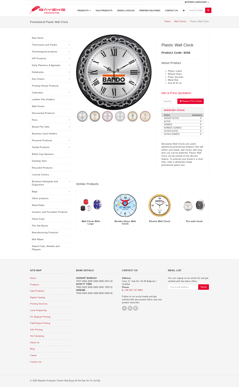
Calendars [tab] (37, 92)
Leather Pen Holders (43, 99)
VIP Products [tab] (39, 58)
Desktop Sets (39, 161)
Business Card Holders (44, 133)
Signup (203, 287)
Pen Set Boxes (40, 225)
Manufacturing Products (45, 232)
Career (33, 355)
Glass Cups (38, 218)
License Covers (40, 174)
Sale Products (104, 10)
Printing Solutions (149, 10)
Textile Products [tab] (40, 147)
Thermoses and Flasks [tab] (44, 44)
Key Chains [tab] (38, 79)
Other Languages (196, 2)
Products (83, 10)
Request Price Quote (191, 101)
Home (167, 21)
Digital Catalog (125, 10)
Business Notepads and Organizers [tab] (45, 183)
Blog (32, 349)
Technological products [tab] (44, 51)
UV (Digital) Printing (40, 317)
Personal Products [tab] (42, 140)
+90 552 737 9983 (133, 290)
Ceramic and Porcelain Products (49, 212)
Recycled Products (42, 167)
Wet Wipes (38, 239)
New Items (38, 38)
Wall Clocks (180, 21)
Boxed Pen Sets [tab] (40, 126)
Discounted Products (43, 113)
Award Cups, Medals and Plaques (46, 248)
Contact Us (171, 10)
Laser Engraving (38, 310)
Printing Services (39, 304)
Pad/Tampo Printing (40, 323)
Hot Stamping (37, 336)
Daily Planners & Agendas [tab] (46, 65)
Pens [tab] (34, 120)
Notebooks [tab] (38, 72)
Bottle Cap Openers (43, 154)
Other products (40, 198)
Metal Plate (38, 205)
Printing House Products (45, 85)
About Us (35, 342)
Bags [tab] (34, 191)
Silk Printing (36, 329)
